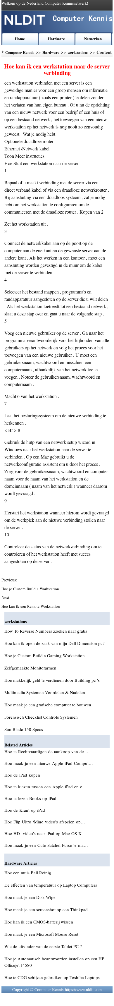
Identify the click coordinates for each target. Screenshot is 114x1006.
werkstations (78, 52)
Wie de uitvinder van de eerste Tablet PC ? (43, 946)
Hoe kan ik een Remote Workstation (31, 606)
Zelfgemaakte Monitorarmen (30, 668)
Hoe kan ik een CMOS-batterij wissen (38, 922)
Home (20, 38)
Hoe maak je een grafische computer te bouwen (47, 705)
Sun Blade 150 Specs (23, 729)
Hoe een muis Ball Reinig (27, 872)
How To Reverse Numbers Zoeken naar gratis (45, 631)
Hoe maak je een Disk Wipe (30, 897)
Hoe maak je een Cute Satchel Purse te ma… (46, 845)
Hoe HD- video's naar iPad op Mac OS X (43, 833)
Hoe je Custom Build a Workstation (30, 588)
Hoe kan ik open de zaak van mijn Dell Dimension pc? (54, 643)
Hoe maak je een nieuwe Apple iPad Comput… (48, 763)
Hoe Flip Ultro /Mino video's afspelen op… (44, 822)
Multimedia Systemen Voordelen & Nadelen (44, 692)
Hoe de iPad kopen (23, 775)
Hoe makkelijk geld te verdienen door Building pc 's (52, 680)
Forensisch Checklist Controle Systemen (41, 717)
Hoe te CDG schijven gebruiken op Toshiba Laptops (52, 977)
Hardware (56, 38)
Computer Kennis (19, 52)
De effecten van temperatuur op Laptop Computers (50, 885)
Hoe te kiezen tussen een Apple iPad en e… (45, 786)
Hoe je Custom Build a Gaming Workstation (44, 655)
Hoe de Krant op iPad (25, 810)
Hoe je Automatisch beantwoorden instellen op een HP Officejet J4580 (54, 962)
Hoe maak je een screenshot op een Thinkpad (46, 909)
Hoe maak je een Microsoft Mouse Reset (41, 934)
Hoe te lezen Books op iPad (31, 798)
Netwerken (93, 38)
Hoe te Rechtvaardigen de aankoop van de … (47, 751)
